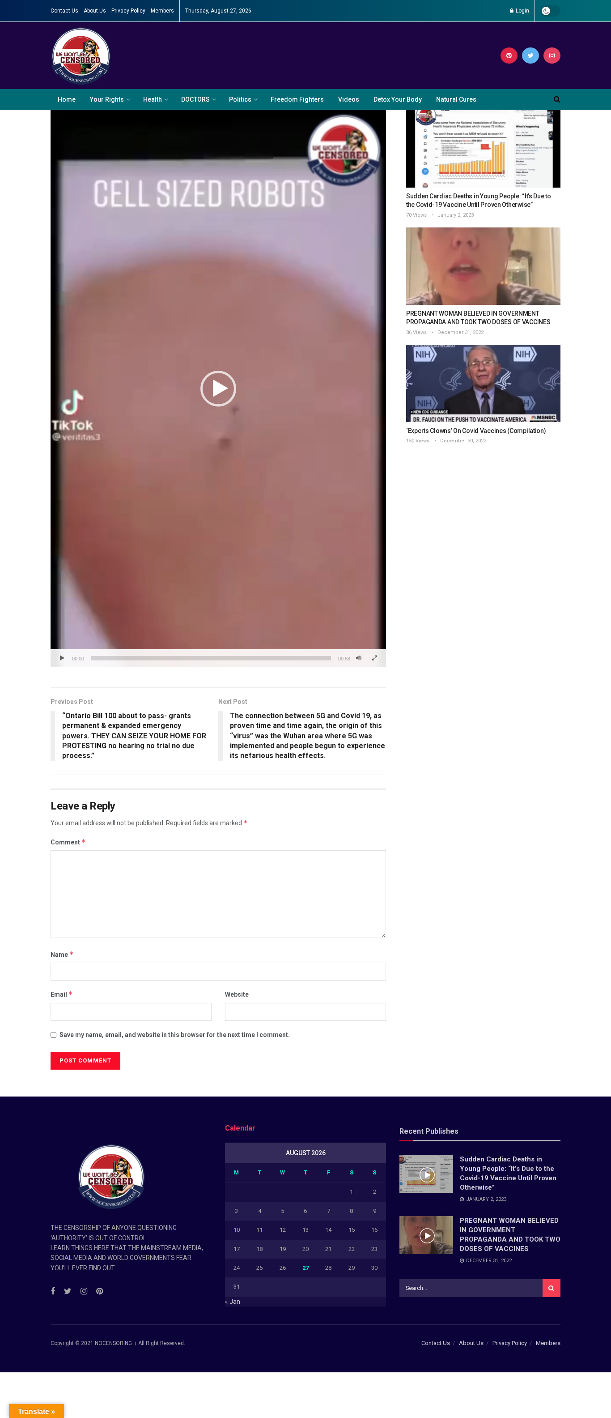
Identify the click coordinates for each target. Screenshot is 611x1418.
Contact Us (64, 11)
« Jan (232, 1301)
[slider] (211, 658)
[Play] (62, 658)
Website (237, 994)
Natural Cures (456, 99)
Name (62, 954)
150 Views (417, 441)
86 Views (416, 332)
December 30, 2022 (462, 441)
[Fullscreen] (374, 658)
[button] (218, 389)
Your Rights (107, 99)
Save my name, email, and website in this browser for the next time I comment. (174, 1034)
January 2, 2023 (455, 215)
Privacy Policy (128, 11)
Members (162, 11)
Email (62, 994)
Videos (348, 99)
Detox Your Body (397, 99)
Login (521, 11)
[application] (218, 388)
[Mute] (358, 658)
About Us (95, 11)
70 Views (416, 215)
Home (67, 99)
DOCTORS (195, 99)
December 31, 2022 (460, 332)
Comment (68, 842)
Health (152, 99)
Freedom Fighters (297, 99)
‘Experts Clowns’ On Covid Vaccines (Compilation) (476, 430)
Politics (240, 99)
